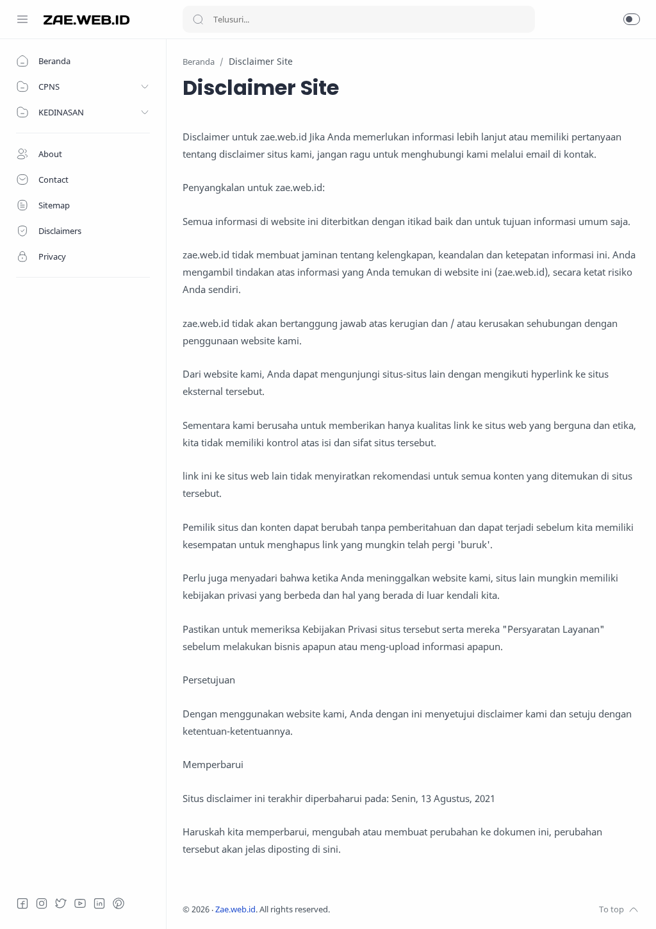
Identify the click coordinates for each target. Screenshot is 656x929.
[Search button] (198, 19)
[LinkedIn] (99, 903)
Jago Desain (415, 909)
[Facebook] (22, 903)
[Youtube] (80, 903)
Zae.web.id (235, 909)
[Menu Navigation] (22, 19)
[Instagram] (41, 903)
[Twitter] (60, 903)
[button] (631, 19)
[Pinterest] (118, 903)
